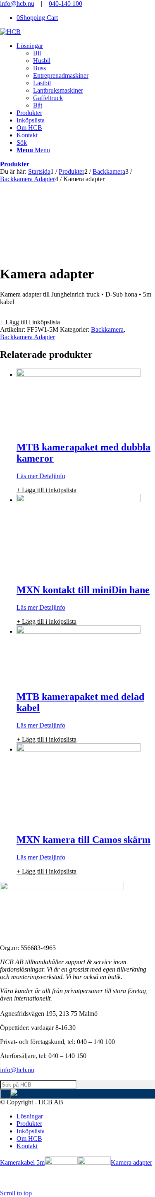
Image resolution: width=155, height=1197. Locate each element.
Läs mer (27, 475)
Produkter (14, 164)
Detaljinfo (51, 475)
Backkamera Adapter (27, 336)
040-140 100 (65, 3)
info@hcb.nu (17, 3)
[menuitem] (86, 75)
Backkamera (107, 329)
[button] (30, 322)
